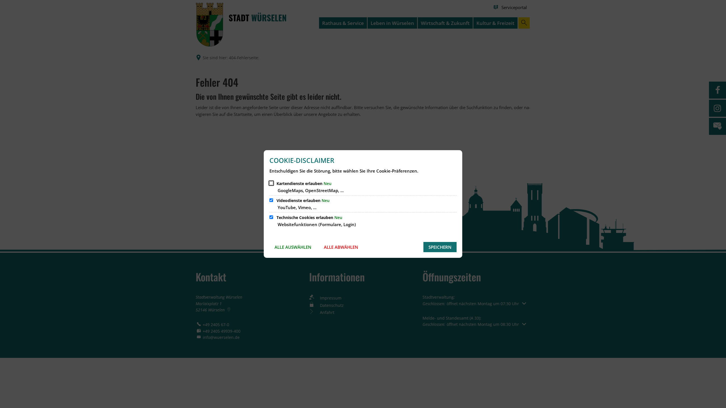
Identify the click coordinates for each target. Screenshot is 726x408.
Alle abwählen (341, 247)
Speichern (440, 247)
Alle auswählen (293, 247)
